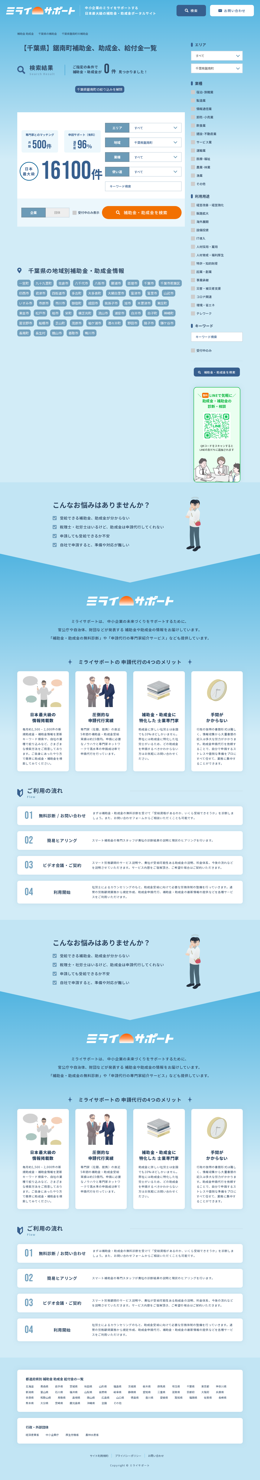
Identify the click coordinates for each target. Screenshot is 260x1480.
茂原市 (76, 323)
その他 (201, 184)
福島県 (117, 1386)
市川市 (60, 303)
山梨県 (88, 1392)
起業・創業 (204, 272)
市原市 (44, 303)
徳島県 (135, 1397)
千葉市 (149, 283)
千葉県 (191, 1386)
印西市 (24, 293)
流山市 (103, 313)
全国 (104, 1403)
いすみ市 (25, 303)
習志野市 (25, 323)
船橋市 (44, 323)
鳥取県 (62, 1397)
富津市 (136, 293)
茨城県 (132, 1386)
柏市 (55, 313)
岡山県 (91, 1397)
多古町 (76, 293)
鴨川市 (90, 333)
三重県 (161, 1392)
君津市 (40, 293)
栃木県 (147, 1386)
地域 (117, 142)
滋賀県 (176, 1392)
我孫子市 (111, 303)
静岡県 (132, 1392)
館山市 (57, 333)
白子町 (152, 313)
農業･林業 (203, 167)
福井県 (74, 1392)
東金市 (24, 313)
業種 (117, 157)
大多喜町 (94, 293)
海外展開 (202, 221)
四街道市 (58, 293)
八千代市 (81, 283)
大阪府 (205, 1392)
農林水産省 (92, 1435)
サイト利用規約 (99, 1456)
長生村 (40, 333)
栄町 (68, 313)
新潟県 (30, 1392)
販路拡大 (202, 213)
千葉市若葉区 (170, 283)
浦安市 (119, 313)
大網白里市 (116, 293)
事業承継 (202, 280)
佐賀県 (208, 1397)
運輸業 (201, 150)
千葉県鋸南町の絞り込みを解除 (99, 89)
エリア (117, 127)
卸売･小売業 (204, 117)
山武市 (168, 293)
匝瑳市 (132, 283)
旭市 (127, 303)
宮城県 (74, 1386)
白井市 (136, 313)
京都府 (191, 1392)
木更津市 (144, 303)
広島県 (105, 1397)
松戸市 (40, 313)
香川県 (149, 1397)
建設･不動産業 (206, 134)
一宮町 (24, 283)
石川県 (59, 1392)
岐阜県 (117, 1392)
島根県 (76, 1397)
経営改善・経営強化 (210, 205)
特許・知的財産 (207, 263)
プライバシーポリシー (128, 1456)
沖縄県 (91, 1403)
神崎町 (169, 313)
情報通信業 (204, 109)
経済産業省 (32, 1435)
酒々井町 (114, 323)
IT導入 (200, 238)
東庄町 (162, 303)
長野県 (103, 1392)
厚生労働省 (72, 1435)
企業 (33, 212)
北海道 (30, 1386)
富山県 (44, 1392)
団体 (57, 212)
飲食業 (201, 125)
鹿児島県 (75, 1403)
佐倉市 (63, 283)
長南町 (24, 333)
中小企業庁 (52, 1435)
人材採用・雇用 (207, 246)
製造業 (201, 100)
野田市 (132, 323)
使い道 (117, 171)
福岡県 (193, 1397)
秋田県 (88, 1386)
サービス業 (204, 142)
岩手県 (59, 1386)
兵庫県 (220, 1392)
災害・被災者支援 (208, 288)
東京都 (205, 1386)
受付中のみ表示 (88, 212)
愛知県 (147, 1392)
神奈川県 (221, 1386)
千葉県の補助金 (47, 34)
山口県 (120, 1397)
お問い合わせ (156, 1456)
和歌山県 (45, 1397)
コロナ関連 (204, 297)
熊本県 (30, 1403)
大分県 (44, 1403)
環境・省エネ (205, 305)
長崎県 (222, 1397)
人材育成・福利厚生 (210, 255)
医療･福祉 (203, 159)
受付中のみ (204, 350)
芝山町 (60, 323)
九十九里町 (44, 283)
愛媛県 (164, 1397)
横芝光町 (84, 313)
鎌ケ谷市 (166, 323)
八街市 (99, 283)
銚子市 (149, 323)
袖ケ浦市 (94, 323)
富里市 (152, 293)
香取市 (73, 333)
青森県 (44, 1386)
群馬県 (161, 1386)
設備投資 (202, 230)
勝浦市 (116, 283)
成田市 (93, 303)
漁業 (199, 175)
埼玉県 (176, 1386)
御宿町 (76, 303)
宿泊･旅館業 (204, 92)
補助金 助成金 (25, 34)
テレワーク (204, 313)
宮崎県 (59, 1403)
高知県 (179, 1397)
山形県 (103, 1386)
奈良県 (30, 1397)
